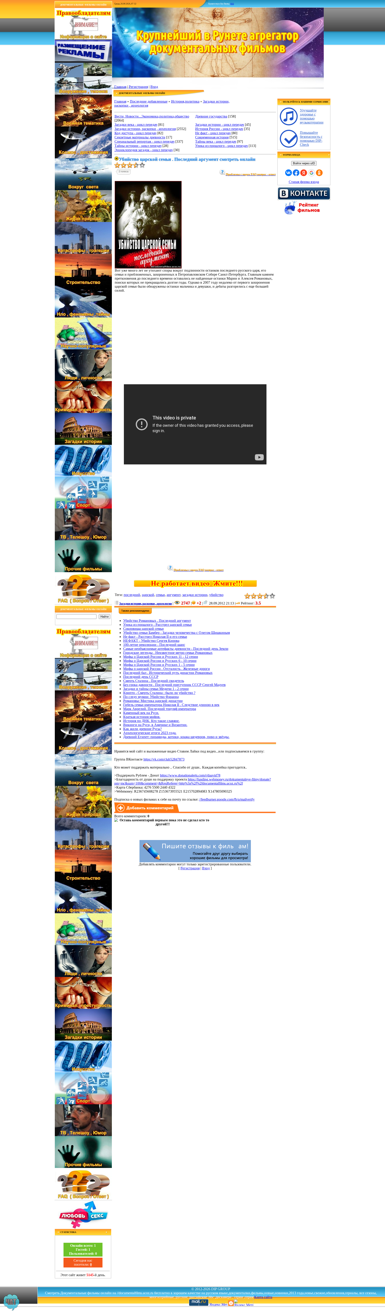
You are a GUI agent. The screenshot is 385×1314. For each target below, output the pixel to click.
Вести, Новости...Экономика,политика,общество (152, 116)
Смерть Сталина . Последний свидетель (153, 681)
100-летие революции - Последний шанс (154, 645)
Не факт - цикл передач (213, 133)
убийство (216, 595)
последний (132, 595)
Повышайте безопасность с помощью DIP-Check (311, 138)
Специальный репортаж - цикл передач (144, 141)
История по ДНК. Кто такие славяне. (151, 721)
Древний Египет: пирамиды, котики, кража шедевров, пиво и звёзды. (176, 737)
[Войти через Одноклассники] (319, 172)
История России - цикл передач (219, 129)
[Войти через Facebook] (296, 172)
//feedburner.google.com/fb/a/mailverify (227, 799)
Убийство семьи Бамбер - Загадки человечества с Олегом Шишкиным (176, 633)
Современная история (212, 137)
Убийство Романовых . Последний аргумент (157, 620)
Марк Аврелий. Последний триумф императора (159, 709)
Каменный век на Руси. (141, 713)
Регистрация (138, 87)
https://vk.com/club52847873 (163, 759)
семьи (160, 595)
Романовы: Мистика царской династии (153, 701)
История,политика (185, 101)
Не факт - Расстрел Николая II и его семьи (155, 637)
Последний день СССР (140, 677)
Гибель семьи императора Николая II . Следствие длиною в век (171, 705)
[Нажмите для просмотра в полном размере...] (148, 267)
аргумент (173, 595)
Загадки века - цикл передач (136, 124)
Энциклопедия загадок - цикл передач (144, 150)
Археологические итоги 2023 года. (149, 733)
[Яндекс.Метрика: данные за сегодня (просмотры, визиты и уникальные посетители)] (243, 1302)
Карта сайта (263, 1297)
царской (148, 595)
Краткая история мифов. (141, 717)
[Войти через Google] (311, 172)
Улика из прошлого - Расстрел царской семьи (157, 624)
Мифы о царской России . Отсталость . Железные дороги (166, 669)
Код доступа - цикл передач (135, 133)
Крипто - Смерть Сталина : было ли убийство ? (159, 693)
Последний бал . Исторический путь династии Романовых (168, 673)
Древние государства (211, 116)
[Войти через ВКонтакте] (288, 172)
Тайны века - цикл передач (215, 141)
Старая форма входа (304, 182)
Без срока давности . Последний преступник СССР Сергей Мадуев (174, 685)
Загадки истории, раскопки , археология (145, 129)
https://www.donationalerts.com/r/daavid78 (190, 775)
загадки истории (194, 595)
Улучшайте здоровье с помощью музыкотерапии (312, 116)
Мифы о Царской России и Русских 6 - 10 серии (160, 661)
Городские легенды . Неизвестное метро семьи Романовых (168, 653)
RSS (232, 4)
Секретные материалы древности (140, 137)
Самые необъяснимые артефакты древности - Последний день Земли (175, 649)
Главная (120, 87)
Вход (154, 87)
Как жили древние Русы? (142, 729)
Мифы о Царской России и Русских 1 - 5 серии (159, 665)
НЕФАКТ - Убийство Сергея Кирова (151, 641)
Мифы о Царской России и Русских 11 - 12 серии (160, 657)
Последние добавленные (149, 101)
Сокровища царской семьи (143, 629)
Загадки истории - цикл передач (219, 124)
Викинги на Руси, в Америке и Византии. (155, 725)
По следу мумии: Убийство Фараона (151, 697)
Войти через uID (304, 163)
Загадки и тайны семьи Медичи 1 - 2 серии (156, 689)
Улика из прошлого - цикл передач (221, 146)
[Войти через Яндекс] (303, 172)
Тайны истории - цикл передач (138, 146)
